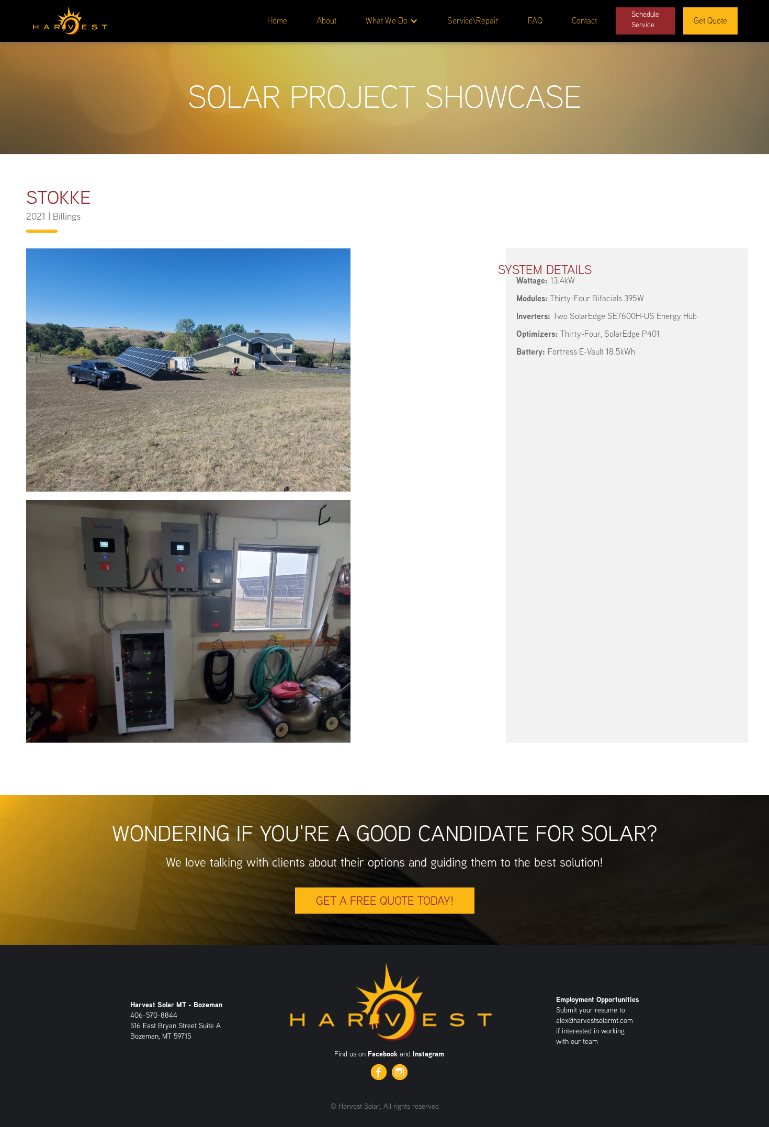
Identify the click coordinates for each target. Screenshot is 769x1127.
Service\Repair (473, 21)
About (326, 21)
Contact (584, 21)
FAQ (535, 21)
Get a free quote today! (385, 900)
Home (277, 21)
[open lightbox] (188, 370)
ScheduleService (645, 19)
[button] (391, 21)
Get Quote (710, 21)
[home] (69, 19)
